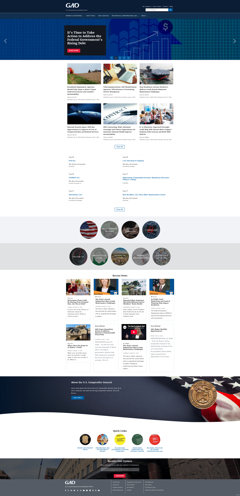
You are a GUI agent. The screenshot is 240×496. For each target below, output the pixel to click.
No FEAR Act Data (150, 487)
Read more (73, 50)
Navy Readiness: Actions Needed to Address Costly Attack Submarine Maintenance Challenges (154, 89)
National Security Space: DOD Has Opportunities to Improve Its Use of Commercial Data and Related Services (83, 129)
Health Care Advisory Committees (154, 490)
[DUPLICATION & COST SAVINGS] (161, 265)
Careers (165, 6)
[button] (234, 41)
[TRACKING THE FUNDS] (120, 265)
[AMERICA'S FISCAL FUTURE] (99, 265)
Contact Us (116, 484)
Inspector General (118, 487)
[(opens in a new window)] (65, 490)
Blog (171, 6)
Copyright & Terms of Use (134, 482)
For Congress (147, 6)
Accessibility (130, 487)
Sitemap (129, 490)
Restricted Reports (118, 490)
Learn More (78, 397)
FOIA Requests (149, 482)
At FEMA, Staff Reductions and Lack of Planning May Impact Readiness (160, 302)
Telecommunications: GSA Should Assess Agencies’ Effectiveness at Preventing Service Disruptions (119, 89)
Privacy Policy (131, 484)
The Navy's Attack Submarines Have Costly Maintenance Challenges (105, 301)
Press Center (157, 6)
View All (119, 147)
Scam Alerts (148, 484)
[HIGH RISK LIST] (78, 265)
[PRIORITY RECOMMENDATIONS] (141, 265)
